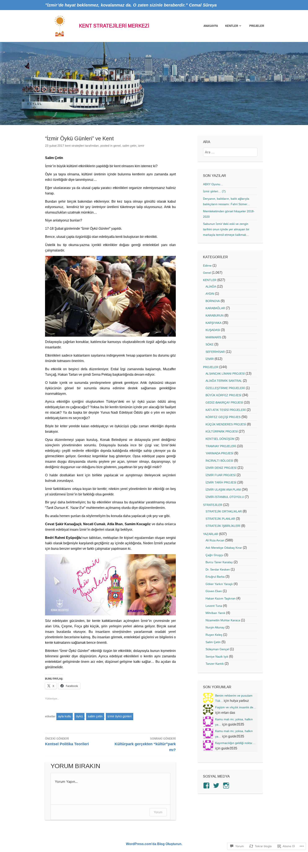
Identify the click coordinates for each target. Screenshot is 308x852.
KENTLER (231, 25)
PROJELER (256, 25)
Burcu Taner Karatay (219, 562)
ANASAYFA (210, 25)
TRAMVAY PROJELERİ (221, 446)
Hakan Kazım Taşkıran (221, 598)
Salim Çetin (129, 145)
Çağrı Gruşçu (214, 555)
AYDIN (210, 293)
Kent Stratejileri (74, 145)
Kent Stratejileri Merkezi (114, 26)
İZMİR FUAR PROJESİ (221, 475)
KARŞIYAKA (213, 322)
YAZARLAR (210, 534)
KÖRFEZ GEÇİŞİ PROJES (223, 417)
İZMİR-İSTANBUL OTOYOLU (225, 497)
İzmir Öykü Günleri (119, 716)
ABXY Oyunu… (213, 184)
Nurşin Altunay (215, 627)
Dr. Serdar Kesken (218, 569)
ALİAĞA (211, 286)
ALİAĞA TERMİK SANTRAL (224, 380)
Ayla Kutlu (64, 716)
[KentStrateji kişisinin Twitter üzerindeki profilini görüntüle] (217, 785)
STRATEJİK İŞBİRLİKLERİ (223, 526)
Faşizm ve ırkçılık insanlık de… (235, 707)
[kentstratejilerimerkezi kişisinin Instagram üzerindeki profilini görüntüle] (227, 785)
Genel (117, 145)
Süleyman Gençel (217, 649)
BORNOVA (213, 301)
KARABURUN (215, 315)
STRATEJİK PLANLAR (220, 518)
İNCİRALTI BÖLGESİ (219, 460)
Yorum (158, 812)
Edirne (207, 265)
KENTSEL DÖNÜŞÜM (220, 438)
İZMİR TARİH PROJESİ (221, 482)
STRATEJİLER (212, 505)
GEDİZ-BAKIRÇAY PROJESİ (224, 402)
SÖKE (210, 344)
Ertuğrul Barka (215, 576)
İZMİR (141, 145)
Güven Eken (214, 591)
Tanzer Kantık (215, 663)
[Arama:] (230, 152)
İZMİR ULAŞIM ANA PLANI (223, 489)
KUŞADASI (213, 330)
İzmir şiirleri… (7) (214, 191)
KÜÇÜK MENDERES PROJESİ (226, 424)
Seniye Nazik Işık (217, 656)
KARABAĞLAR (215, 308)
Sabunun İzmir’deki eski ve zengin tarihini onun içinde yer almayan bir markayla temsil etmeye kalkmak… (226, 229)
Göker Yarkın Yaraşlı (219, 584)
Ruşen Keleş (214, 634)
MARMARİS (213, 337)
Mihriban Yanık (215, 613)
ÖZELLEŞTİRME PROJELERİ (225, 388)
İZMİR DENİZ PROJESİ (221, 467)
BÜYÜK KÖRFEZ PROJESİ (223, 395)
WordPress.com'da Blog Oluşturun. (154, 844)
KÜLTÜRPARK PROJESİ (222, 431)
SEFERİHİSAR (215, 351)
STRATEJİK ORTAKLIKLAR (224, 511)
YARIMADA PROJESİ (219, 453)
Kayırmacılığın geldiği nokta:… (235, 743)
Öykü (79, 716)
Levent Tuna (214, 605)
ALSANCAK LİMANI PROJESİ (225, 373)
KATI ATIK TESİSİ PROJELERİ (226, 410)
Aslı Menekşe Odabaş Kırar (224, 547)
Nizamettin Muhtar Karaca (223, 620)
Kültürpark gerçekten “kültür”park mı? (145, 744)
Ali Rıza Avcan (215, 540)
